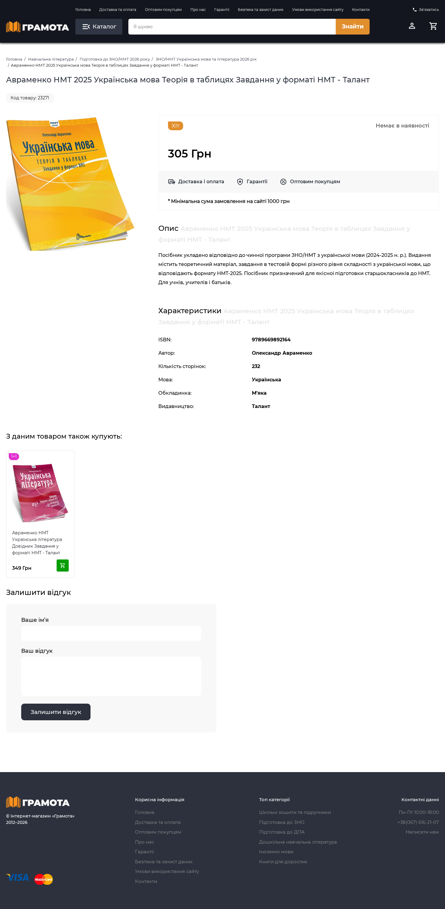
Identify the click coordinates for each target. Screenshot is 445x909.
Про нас (198, 9)
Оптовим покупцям (163, 9)
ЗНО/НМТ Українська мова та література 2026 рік (206, 59)
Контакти (361, 9)
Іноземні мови (276, 851)
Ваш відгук (37, 651)
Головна (83, 9)
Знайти (353, 26)
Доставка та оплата (117, 9)
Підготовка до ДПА (282, 832)
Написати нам (422, 832)
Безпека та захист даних (260, 9)
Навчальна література (51, 59)
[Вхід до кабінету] (412, 26)
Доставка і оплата (201, 181)
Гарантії (221, 9)
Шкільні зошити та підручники (295, 812)
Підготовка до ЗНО (282, 822)
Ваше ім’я (35, 620)
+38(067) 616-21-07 (418, 822)
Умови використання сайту (318, 9)
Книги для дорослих (283, 861)
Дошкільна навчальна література (298, 842)
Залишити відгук (56, 711)
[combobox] (232, 27)
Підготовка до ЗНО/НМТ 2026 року (115, 59)
